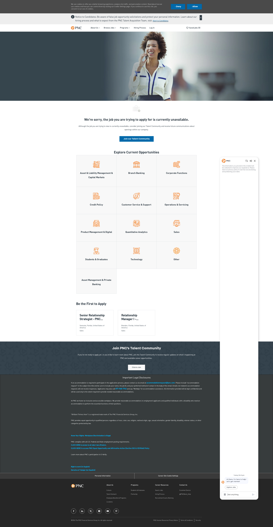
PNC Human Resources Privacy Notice (165, 520)
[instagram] (99, 511)
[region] (239, 327)
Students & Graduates (138, 490)
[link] (136, 139)
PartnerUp (134, 494)
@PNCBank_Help (185, 494)
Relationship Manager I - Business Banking (132, 317)
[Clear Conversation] (246, 160)
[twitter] (90, 511)
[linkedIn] (82, 511)
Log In (152, 27)
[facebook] (73, 511)
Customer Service (185, 490)
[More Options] (225, 494)
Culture (109, 490)
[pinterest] (116, 511)
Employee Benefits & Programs (116, 498)
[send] (253, 494)
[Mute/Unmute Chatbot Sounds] (250, 160)
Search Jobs (159, 490)
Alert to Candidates (160, 20)
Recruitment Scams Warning (164, 498)
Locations (110, 502)
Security (198, 520)
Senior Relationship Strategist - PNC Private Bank (92, 317)
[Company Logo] (77, 28)
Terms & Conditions (187, 520)
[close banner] (201, 17)
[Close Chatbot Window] (254, 160)
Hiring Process (140, 27)
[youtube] (107, 511)
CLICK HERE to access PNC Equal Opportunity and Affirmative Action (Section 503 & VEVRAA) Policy (110, 448)
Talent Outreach (112, 494)
